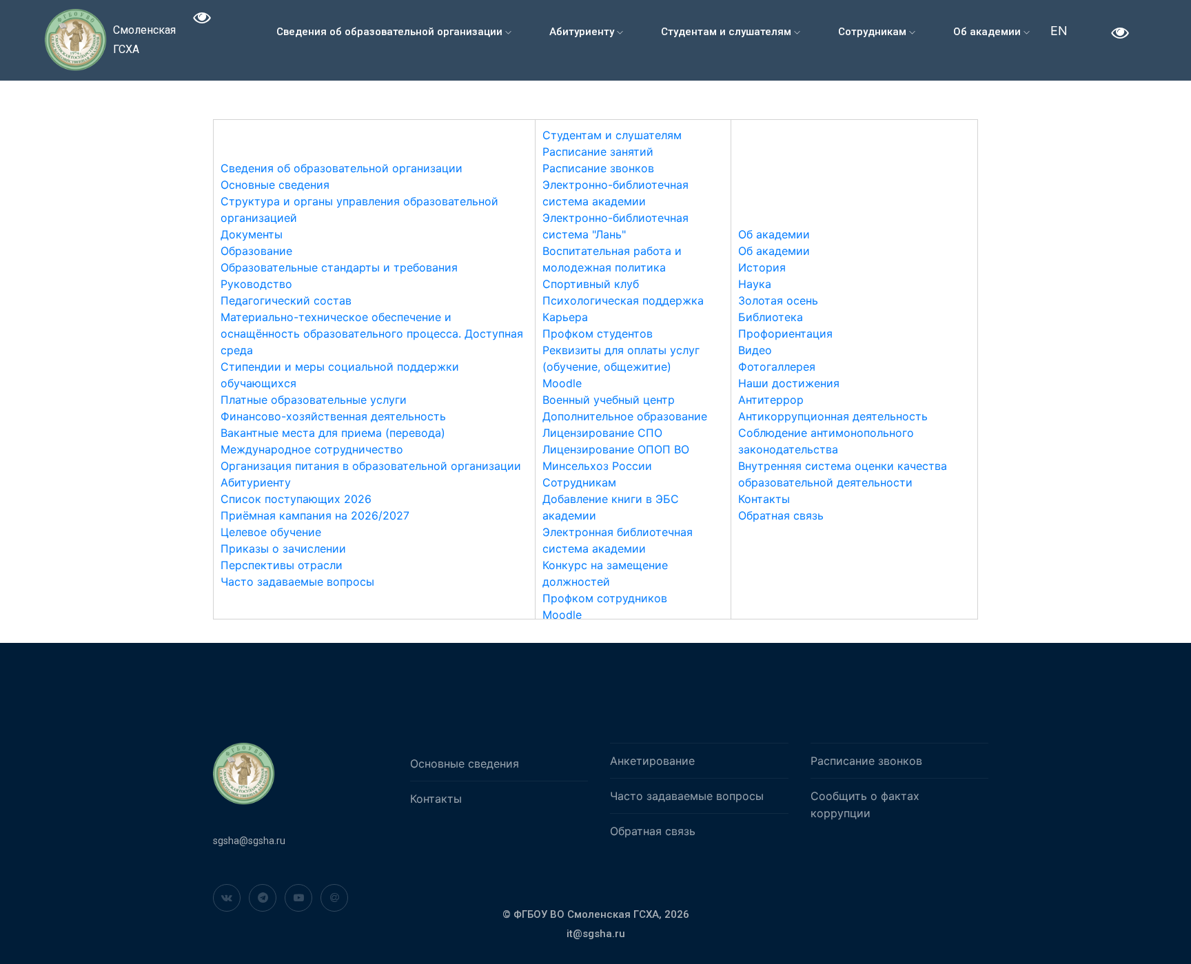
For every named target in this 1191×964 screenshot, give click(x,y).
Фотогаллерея (776, 366)
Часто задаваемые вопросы (297, 581)
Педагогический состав (286, 300)
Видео (755, 350)
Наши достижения (788, 383)
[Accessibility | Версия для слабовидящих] (202, 19)
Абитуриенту (583, 31)
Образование (256, 251)
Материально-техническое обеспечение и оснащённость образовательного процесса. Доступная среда (372, 333)
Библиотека (770, 317)
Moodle (562, 383)
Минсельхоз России (597, 466)
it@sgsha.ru (596, 933)
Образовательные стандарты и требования (339, 267)
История (762, 267)
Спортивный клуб (590, 284)
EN (1059, 30)
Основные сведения (275, 185)
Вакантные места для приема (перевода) (333, 433)
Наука (754, 284)
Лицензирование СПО (602, 433)
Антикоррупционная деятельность (833, 416)
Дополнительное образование (624, 416)
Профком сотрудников (604, 598)
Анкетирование (652, 761)
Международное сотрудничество (312, 449)
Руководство (256, 284)
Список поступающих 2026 (296, 499)
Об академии (988, 31)
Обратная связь (781, 515)
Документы (252, 234)
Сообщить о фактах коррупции (865, 804)
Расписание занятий (597, 151)
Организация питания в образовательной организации (371, 466)
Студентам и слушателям (727, 31)
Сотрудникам (873, 31)
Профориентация (785, 333)
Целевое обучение (271, 532)
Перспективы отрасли (282, 565)
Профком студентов (597, 333)
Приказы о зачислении (283, 548)
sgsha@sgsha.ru (249, 840)
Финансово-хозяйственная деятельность (333, 416)
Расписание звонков (598, 168)
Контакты (764, 499)
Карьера (565, 317)
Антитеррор (771, 400)
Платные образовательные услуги (314, 400)
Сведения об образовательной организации (390, 31)
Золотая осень (778, 300)
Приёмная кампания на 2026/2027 (315, 515)
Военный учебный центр (608, 400)
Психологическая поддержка (623, 300)
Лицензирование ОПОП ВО (615, 449)
